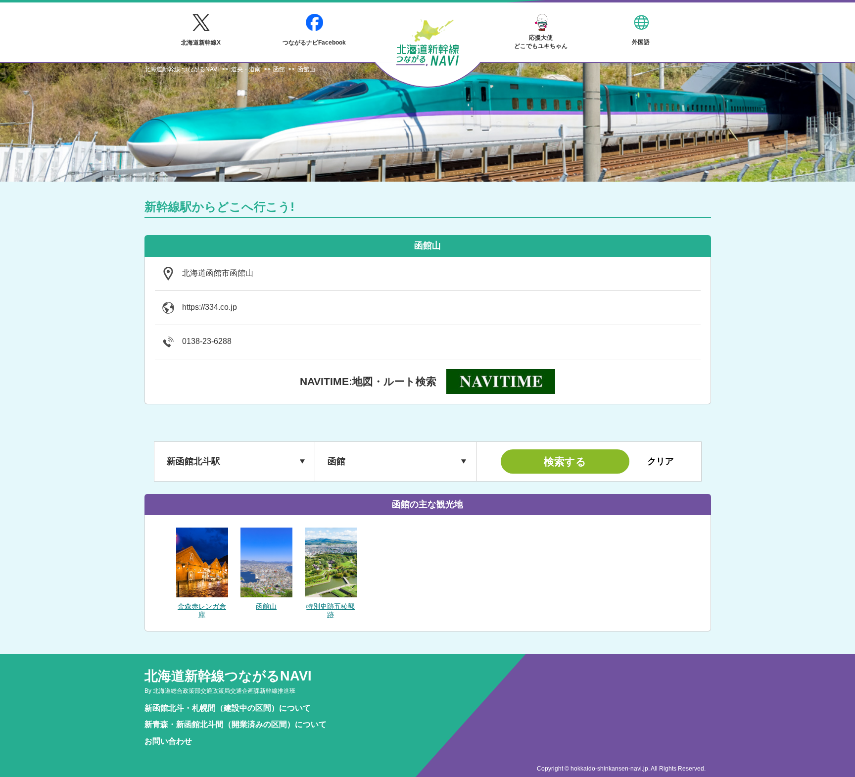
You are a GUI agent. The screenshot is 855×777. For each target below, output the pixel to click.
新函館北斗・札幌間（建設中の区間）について (227, 708)
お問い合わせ (168, 741)
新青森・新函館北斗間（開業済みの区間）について (235, 724)
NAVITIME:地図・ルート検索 (368, 381)
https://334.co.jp (209, 307)
